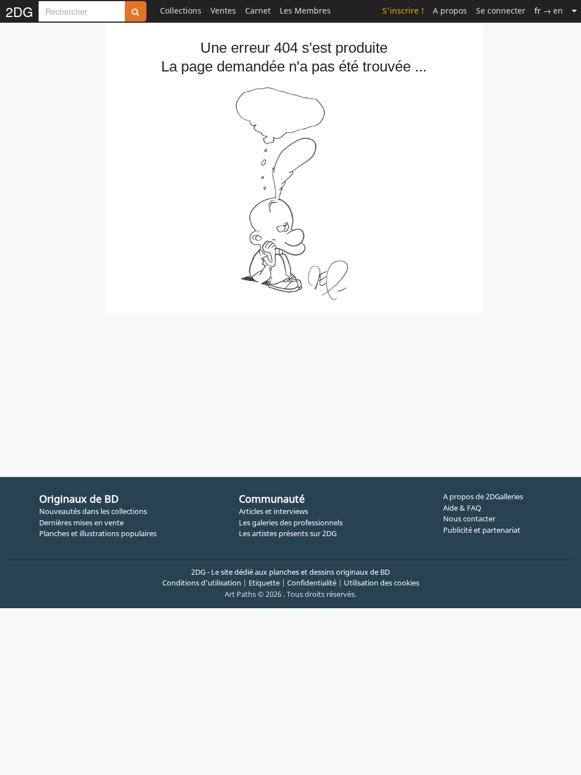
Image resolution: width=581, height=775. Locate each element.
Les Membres (305, 10)
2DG (19, 11)
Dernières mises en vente (81, 522)
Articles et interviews (273, 511)
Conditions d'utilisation (201, 583)
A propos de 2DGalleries (483, 496)
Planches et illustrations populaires (98, 533)
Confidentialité (311, 583)
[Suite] (574, 10)
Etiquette (264, 583)
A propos (450, 10)
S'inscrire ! (403, 10)
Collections (180, 10)
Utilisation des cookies (381, 583)
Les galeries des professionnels (291, 522)
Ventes (223, 10)
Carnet (258, 10)
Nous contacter (469, 518)
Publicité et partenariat (481, 530)
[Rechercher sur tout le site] (135, 11)
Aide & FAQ (462, 508)
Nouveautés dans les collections (93, 511)
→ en (548, 10)
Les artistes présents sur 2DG (287, 533)
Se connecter (500, 10)
